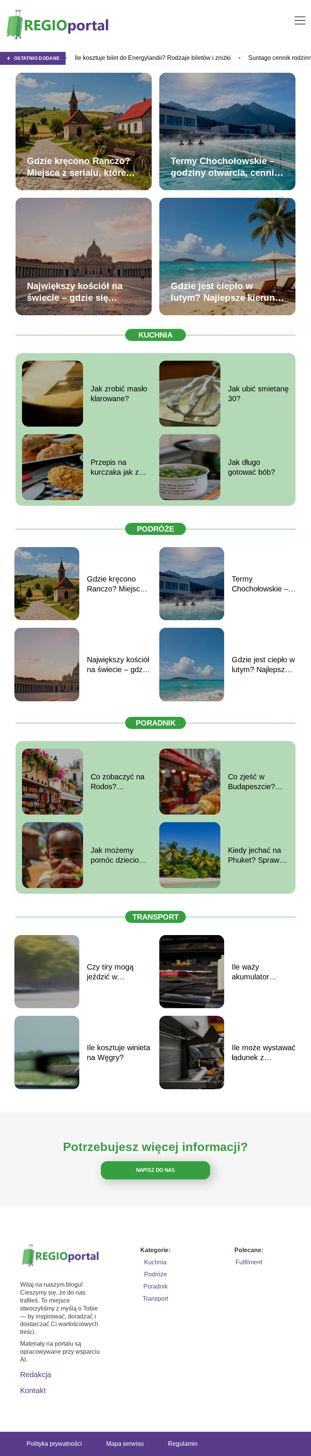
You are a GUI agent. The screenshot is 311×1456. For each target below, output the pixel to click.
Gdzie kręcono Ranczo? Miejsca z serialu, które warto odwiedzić (78, 166)
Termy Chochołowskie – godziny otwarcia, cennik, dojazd (226, 166)
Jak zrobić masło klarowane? (119, 394)
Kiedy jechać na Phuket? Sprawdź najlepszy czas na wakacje (257, 855)
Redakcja (35, 1374)
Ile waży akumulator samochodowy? (258, 972)
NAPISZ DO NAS (155, 1170)
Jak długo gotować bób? (251, 467)
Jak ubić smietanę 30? (258, 394)
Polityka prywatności (54, 1443)
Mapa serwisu (125, 1443)
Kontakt (33, 1390)
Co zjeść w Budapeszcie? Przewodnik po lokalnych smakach (252, 782)
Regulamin (183, 1443)
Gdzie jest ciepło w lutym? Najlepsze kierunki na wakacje (227, 291)
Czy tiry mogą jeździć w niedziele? (110, 972)
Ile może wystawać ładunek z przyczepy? (263, 1052)
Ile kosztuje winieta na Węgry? (118, 1052)
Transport (155, 917)
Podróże (155, 529)
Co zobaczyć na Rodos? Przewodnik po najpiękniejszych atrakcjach (118, 782)
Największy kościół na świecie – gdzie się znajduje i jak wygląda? (78, 291)
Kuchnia (155, 335)
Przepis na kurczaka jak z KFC (115, 467)
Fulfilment (249, 1262)
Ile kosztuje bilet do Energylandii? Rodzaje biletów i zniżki (103, 58)
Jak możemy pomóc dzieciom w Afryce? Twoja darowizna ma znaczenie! (118, 855)
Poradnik (156, 723)
